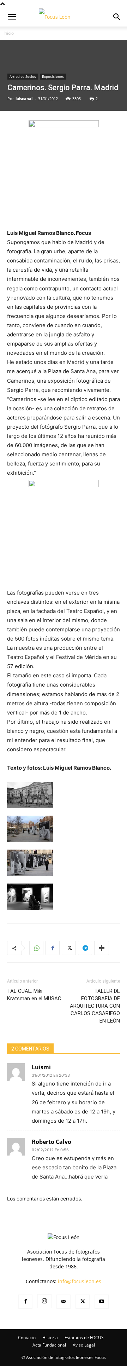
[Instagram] (44, 1301)
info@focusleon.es (79, 1281)
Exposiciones (53, 76)
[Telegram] (85, 948)
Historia (50, 1338)
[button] (12, 17)
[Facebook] (53, 948)
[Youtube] (102, 1302)
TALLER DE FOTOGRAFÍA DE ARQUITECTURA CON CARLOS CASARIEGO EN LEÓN (95, 1006)
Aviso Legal (84, 1345)
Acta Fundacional (49, 1345)
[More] (101, 948)
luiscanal (24, 98)
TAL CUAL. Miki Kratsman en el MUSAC (34, 995)
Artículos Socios (23, 76)
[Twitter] (69, 948)
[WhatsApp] (36, 948)
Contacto (27, 1338)
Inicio (9, 33)
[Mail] (63, 1302)
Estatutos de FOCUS (84, 1338)
